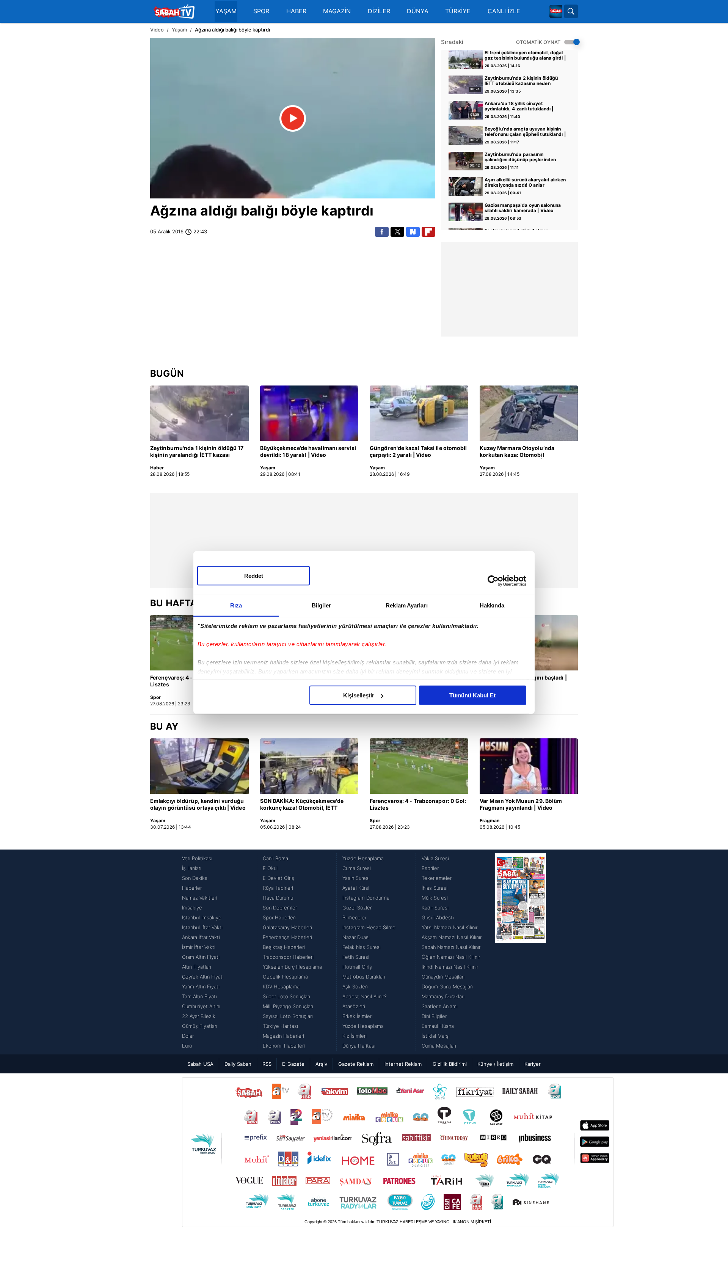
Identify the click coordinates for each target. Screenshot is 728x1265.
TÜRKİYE (458, 11)
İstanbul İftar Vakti (202, 927)
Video (157, 30)
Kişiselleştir (358, 695)
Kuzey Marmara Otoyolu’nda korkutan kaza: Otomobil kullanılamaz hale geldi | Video (519, 452)
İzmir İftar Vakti (198, 947)
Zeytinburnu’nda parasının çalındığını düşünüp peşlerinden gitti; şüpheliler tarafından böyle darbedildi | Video (521, 157)
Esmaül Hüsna (438, 1026)
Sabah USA (200, 1064)
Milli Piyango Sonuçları (288, 1006)
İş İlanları (191, 868)
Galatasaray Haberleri (287, 927)
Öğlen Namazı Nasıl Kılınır (451, 957)
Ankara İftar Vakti (201, 937)
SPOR (261, 11)
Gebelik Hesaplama (285, 977)
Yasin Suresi (356, 878)
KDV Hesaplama (281, 986)
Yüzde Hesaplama (363, 858)
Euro (187, 1046)
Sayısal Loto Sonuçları (288, 1016)
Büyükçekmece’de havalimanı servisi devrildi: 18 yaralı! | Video (308, 451)
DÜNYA (417, 11)
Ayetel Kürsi (355, 888)
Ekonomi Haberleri (284, 1046)
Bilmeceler (354, 917)
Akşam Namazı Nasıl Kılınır (452, 937)
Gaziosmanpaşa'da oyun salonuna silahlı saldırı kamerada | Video (523, 208)
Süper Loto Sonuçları (286, 996)
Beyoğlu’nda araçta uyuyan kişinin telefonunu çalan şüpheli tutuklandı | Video (525, 132)
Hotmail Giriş (357, 967)
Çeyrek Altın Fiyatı (203, 977)
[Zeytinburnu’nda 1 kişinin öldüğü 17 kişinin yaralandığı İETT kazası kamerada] (199, 413)
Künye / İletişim (495, 1064)
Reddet (253, 576)
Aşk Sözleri (355, 986)
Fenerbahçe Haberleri (287, 937)
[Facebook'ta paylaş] (382, 232)
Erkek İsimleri (357, 1016)
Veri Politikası (197, 858)
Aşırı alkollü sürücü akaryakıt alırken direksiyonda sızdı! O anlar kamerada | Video (525, 183)
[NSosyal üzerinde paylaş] (413, 232)
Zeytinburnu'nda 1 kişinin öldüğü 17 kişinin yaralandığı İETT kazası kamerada (197, 452)
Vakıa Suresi (435, 858)
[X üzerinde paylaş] (397, 232)
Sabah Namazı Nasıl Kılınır (451, 947)
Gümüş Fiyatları (199, 1026)
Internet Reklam (403, 1064)
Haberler (192, 888)
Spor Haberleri (279, 917)
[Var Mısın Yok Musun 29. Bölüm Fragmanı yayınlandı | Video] (529, 766)
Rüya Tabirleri (278, 888)
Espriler (430, 868)
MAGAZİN (337, 11)
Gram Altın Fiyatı (201, 957)
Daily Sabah (237, 1064)
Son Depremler (280, 908)
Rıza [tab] (236, 605)
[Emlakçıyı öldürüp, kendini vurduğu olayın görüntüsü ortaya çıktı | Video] (199, 766)
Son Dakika (194, 878)
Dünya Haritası (358, 1046)
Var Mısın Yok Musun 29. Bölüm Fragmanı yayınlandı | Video (521, 804)
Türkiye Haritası (280, 1026)
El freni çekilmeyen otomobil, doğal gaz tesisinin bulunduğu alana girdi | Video (525, 55)
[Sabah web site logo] (555, 11)
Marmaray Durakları (443, 996)
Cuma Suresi (356, 868)
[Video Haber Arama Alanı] (571, 11)
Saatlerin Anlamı (440, 1006)
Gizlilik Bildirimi (450, 1064)
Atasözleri (353, 1006)
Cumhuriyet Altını (201, 1006)
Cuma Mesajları (439, 1046)
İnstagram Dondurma (365, 898)
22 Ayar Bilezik (198, 1016)
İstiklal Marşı (436, 1036)
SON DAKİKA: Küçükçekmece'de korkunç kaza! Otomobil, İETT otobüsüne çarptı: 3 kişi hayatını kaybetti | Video (302, 805)
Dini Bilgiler (434, 1016)
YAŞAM (226, 11)
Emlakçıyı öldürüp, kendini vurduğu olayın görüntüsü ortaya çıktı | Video (198, 804)
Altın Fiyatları (196, 967)
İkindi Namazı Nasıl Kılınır (450, 967)
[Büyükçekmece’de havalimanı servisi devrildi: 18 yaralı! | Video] (309, 413)
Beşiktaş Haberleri (284, 947)
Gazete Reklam (355, 1064)
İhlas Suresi (434, 888)
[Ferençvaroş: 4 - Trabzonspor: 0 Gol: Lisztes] (419, 766)
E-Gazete (293, 1064)
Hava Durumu (278, 898)
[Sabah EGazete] (520, 952)
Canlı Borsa (275, 858)
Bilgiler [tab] (321, 605)
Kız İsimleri (354, 1036)
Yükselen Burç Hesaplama (292, 967)
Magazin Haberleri (283, 1036)
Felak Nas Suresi (361, 947)
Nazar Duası (356, 937)
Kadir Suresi (435, 908)
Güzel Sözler (357, 908)
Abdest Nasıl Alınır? (364, 996)
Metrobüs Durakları (363, 977)
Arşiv (321, 1064)
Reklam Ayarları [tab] (407, 605)
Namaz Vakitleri (199, 898)
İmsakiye (192, 908)
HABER (296, 11)
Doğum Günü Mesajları (447, 986)
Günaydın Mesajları (443, 977)
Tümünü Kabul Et (472, 695)
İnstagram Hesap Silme (368, 927)
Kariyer (532, 1064)
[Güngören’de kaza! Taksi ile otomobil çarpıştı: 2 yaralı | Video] (419, 413)
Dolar (188, 1036)
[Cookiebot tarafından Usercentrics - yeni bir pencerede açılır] (493, 580)
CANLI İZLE (504, 11)
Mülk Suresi (435, 898)
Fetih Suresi (355, 957)
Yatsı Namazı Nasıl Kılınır (449, 927)
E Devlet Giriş (278, 878)
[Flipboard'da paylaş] (428, 232)
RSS (266, 1064)
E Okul (270, 868)
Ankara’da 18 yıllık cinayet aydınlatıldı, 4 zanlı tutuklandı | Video (519, 106)
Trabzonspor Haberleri (288, 957)
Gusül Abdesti (438, 917)
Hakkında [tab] (492, 605)
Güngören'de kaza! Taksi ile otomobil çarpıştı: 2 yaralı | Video (418, 451)
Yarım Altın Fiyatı (201, 986)
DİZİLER (379, 11)
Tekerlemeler (437, 878)
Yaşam (179, 30)
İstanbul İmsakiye (201, 917)
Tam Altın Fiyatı (199, 996)
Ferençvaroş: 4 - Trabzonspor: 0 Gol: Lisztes (418, 804)
